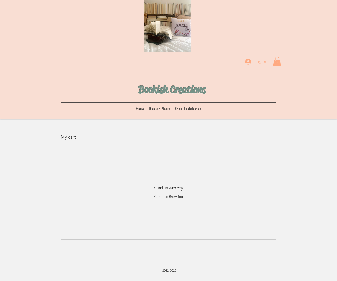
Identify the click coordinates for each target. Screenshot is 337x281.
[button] (277, 61)
